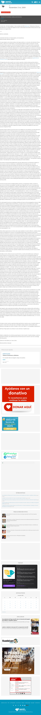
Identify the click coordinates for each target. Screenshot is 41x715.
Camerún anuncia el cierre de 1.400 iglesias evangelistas (16, 535)
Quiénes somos (4, 702)
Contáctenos (37, 702)
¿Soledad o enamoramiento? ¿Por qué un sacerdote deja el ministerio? (14, 498)
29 (36, 607)
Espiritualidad (6, 353)
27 (25, 607)
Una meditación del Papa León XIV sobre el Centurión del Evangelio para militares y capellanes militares (19, 495)
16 (4, 605)
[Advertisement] (20, 376)
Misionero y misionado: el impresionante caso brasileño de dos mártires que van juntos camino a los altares (23, 531)
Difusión (23, 702)
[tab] (15, 679)
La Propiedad (12, 702)
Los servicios (18, 702)
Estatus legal (27, 702)
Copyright (32, 702)
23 (4, 607)
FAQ (8, 702)
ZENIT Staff (3, 21)
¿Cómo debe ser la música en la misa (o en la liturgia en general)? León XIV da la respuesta (22, 514)
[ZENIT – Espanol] (11, 2)
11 (15, 603)
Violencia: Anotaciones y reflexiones (11, 355)
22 (36, 605)
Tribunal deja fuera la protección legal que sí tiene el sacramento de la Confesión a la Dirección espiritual (19, 499)
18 (15, 605)
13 (25, 603)
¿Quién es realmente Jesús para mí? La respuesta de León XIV (15, 627)
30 (4, 609)
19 (20, 605)
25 (15, 607)
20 (25, 605)
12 (20, 603)
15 (36, 603)
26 (20, 607)
